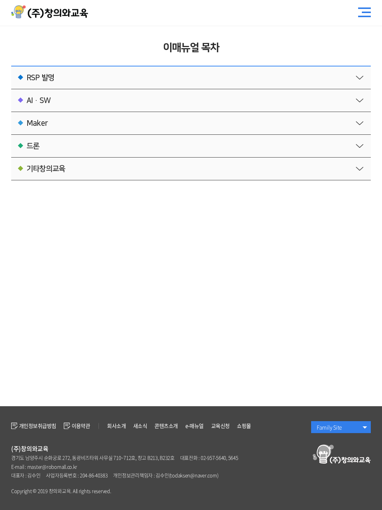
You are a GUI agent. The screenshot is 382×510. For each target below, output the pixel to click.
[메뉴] (364, 13)
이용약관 (81, 425)
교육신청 (220, 425)
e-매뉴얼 (194, 425)
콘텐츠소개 (166, 425)
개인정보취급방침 (37, 425)
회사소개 (116, 425)
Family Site (329, 427)
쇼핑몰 (244, 425)
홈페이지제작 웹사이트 (134, 490)
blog (161, 490)
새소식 (140, 425)
